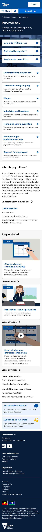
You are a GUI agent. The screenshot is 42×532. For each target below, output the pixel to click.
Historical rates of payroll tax (16, 384)
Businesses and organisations (16, 17)
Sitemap (5, 492)
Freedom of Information (12, 494)
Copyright (6, 486)
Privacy (5, 481)
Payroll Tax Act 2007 (11, 393)
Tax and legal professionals (13, 473)
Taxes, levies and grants (12, 471)
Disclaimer (6, 489)
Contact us (6, 438)
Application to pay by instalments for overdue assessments (19, 221)
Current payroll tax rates (13, 380)
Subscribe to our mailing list (13, 440)
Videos (4, 461)
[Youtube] (9, 446)
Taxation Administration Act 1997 (17, 397)
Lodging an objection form (14, 216)
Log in (34, 4)
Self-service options (10, 457)
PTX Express (7, 212)
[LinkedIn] (4, 446)
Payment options (9, 459)
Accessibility (7, 484)
